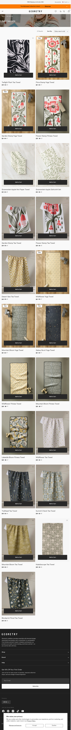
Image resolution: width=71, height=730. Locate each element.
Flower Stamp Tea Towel (44, 249)
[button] (65, 2)
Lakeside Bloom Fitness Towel (13, 460)
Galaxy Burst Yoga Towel (44, 354)
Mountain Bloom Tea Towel (12, 565)
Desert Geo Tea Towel (10, 302)
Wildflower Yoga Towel (44, 302)
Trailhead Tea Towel (9, 513)
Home (3, 25)
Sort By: (48, 40)
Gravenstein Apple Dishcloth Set (47, 196)
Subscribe (35, 686)
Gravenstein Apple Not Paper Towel (16, 196)
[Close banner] (66, 6)
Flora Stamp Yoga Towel (44, 91)
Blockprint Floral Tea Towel (12, 618)
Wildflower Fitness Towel (11, 407)
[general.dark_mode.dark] (59, 20)
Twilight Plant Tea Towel (11, 91)
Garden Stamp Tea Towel (11, 249)
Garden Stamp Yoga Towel (12, 144)
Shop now (48, 6)
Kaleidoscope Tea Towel (44, 565)
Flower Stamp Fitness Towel (46, 144)
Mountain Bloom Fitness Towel (47, 407)
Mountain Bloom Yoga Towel (12, 354)
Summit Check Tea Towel (45, 513)
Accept (34, 725)
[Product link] (18, 70)
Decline (54, 725)
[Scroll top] (67, 728)
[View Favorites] (55, 20)
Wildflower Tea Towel (43, 460)
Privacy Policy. (31, 721)
